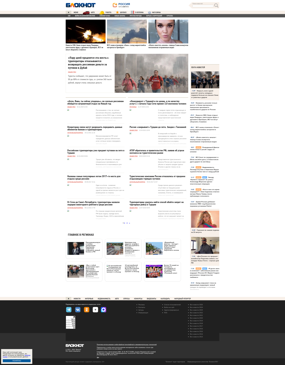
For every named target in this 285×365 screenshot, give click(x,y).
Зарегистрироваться (171, 310)
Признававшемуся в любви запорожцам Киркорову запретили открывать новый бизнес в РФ (93, 247)
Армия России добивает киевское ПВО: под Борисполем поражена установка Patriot (202, 204)
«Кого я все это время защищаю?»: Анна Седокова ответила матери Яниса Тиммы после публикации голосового (205, 193)
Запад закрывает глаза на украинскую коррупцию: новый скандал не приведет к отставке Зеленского (203, 286)
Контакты (141, 307)
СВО (69, 16)
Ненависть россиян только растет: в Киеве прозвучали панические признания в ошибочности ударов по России (203, 106)
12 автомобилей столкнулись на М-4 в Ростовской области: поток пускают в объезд (132, 268)
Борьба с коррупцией (154, 16)
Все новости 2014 (196, 334)
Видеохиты (151, 299)
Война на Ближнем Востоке (85, 16)
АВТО (93, 12)
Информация (143, 313)
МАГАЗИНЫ (156, 12)
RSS (165, 313)
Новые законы (120, 16)
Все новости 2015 (196, 331)
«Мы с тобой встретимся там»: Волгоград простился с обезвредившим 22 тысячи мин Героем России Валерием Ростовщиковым (93, 271)
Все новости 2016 (196, 329)
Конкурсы (138, 299)
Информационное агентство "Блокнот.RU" (202, 362)
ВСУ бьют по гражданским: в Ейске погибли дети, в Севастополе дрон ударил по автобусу (204, 159)
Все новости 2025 (196, 305)
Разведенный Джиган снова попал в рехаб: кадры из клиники (204, 149)
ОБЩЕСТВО (72, 72)
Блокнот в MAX (105, 16)
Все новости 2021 (196, 315)
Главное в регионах (81, 235)
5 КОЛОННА (139, 12)
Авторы (141, 310)
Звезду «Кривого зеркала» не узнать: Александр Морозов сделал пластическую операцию (202, 180)
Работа (108, 12)
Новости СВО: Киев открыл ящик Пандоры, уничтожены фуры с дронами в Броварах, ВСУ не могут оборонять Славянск (204, 118)
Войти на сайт (169, 307)
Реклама (141, 305)
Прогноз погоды (136, 16)
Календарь (165, 299)
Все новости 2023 (196, 310)
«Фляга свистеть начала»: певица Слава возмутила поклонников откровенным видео (203, 139)
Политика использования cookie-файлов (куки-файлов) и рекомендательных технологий (127, 344)
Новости (77, 299)
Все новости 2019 (196, 321)
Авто (117, 299)
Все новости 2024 (196, 307)
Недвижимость (104, 299)
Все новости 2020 (196, 318)
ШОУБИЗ (123, 12)
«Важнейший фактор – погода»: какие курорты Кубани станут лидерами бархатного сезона (171, 246)
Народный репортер (182, 299)
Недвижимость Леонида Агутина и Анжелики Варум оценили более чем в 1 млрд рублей (204, 169)
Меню (76, 12)
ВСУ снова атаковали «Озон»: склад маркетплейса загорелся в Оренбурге (204, 129)
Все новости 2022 (196, 313)
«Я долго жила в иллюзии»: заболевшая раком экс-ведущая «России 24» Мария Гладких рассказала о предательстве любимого (205, 273)
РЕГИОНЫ (133, 107)
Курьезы (170, 16)
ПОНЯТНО (16, 361)
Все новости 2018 (196, 323)
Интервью (89, 299)
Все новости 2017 (196, 326)
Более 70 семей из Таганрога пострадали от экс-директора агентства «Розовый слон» (171, 269)
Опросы (126, 299)
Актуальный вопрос (75, 133)
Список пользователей (172, 305)
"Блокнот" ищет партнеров (175, 362)
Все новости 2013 (196, 337)
